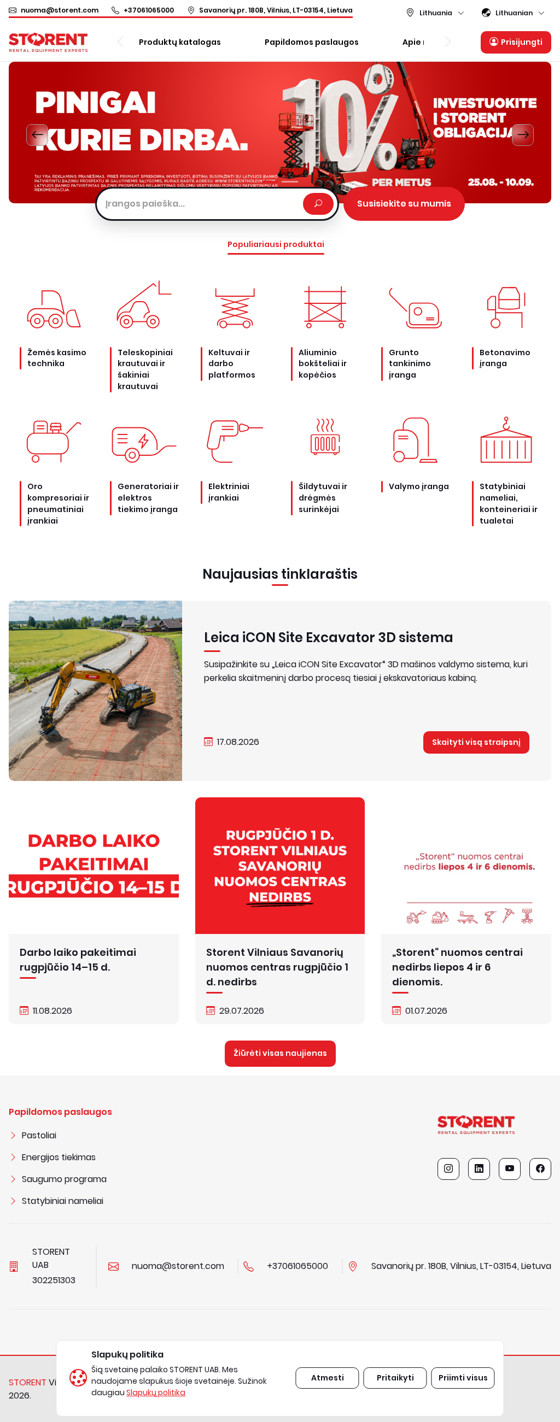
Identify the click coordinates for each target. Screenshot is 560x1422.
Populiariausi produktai (276, 244)
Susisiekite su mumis (404, 203)
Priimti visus (463, 1377)
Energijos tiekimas (59, 1157)
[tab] (270, 181)
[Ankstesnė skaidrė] (37, 135)
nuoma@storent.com (59, 10)
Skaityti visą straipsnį (476, 742)
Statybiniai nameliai (62, 1201)
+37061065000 (149, 10)
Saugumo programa (64, 1179)
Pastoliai (39, 1135)
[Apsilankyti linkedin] (479, 1169)
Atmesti (327, 1377)
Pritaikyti (395, 1377)
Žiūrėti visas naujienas (280, 1053)
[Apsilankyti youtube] (510, 1169)
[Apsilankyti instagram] (448, 1169)
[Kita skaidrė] (523, 135)
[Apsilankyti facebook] (540, 1169)
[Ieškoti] (318, 204)
